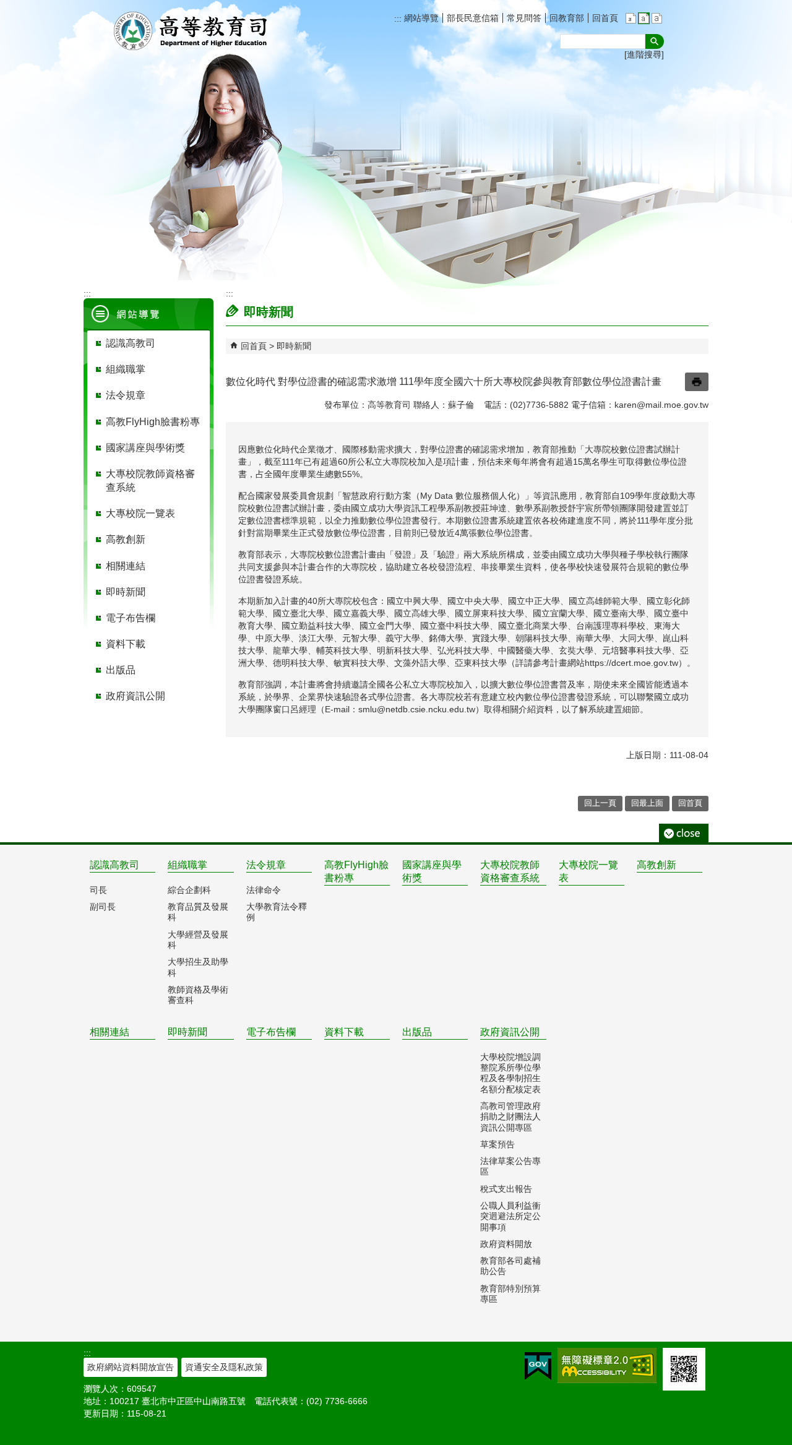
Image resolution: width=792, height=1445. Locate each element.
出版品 (417, 1032)
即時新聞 (294, 346)
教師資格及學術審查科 (198, 995)
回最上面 (647, 803)
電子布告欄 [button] (130, 618)
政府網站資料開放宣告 (130, 1367)
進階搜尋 (644, 54)
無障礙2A (606, 1365)
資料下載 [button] (125, 644)
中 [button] (644, 18)
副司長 (103, 907)
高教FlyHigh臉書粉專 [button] (153, 421)
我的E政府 (538, 1366)
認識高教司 (114, 865)
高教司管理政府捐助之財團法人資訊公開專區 (510, 1116)
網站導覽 (420, 18)
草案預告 (497, 1144)
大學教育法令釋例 (276, 912)
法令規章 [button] (125, 395)
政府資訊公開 (510, 1032)
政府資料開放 (506, 1244)
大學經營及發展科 (198, 940)
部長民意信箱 (473, 18)
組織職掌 (187, 865)
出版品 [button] (121, 670)
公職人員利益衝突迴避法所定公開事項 (510, 1216)
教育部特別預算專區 (510, 1293)
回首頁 (605, 18)
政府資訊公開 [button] (135, 696)
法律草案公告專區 (510, 1166)
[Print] (696, 382)
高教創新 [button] (125, 539)
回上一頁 (600, 803)
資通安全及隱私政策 (224, 1367)
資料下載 (344, 1032)
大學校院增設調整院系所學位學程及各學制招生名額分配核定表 (510, 1073)
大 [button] (657, 18)
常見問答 (524, 18)
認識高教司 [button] (130, 343)
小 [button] (631, 18)
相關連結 (109, 1032)
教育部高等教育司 (192, 31)
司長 (98, 890)
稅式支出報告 (506, 1189)
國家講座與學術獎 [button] (145, 447)
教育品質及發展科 (198, 912)
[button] (654, 41)
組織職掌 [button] (125, 369)
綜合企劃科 (189, 890)
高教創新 (656, 865)
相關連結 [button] (125, 566)
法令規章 (266, 865)
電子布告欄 (271, 1032)
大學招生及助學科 (198, 967)
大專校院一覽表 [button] (140, 513)
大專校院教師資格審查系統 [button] (150, 480)
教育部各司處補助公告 (510, 1266)
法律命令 (263, 890)
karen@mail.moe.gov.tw (661, 405)
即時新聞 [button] (125, 592)
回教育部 (566, 18)
